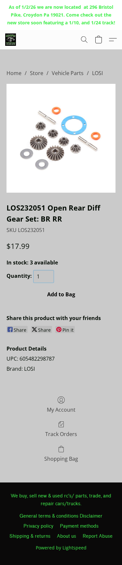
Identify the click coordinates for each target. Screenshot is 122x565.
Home (14, 73)
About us (66, 536)
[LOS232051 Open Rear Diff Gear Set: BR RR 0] (61, 138)
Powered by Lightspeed (61, 548)
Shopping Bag (61, 458)
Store (36, 73)
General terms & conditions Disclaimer (61, 516)
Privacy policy (38, 526)
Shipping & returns (29, 536)
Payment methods (79, 526)
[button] (11, 39)
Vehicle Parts (68, 73)
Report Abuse (98, 536)
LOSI (97, 73)
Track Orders (61, 434)
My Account (61, 409)
